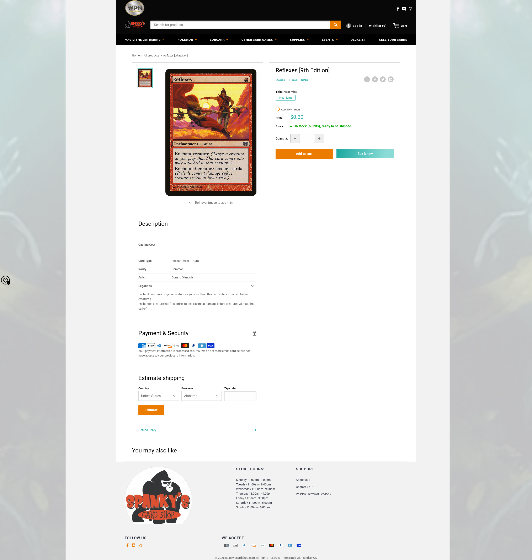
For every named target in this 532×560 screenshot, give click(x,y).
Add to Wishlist (291, 109)
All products (151, 55)
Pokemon (186, 39)
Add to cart (304, 154)
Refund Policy (147, 430)
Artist (142, 277)
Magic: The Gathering (292, 80)
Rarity (142, 269)
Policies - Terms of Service (312, 494)
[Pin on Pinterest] (375, 79)
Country (143, 388)
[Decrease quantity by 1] (295, 138)
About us (302, 480)
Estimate (151, 410)
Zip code (230, 388)
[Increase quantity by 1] (319, 138)
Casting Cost (146, 244)
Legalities (145, 286)
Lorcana (218, 39)
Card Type (145, 260)
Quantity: (282, 138)
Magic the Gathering (144, 39)
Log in (357, 25)
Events (329, 39)
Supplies (298, 39)
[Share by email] (391, 79)
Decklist (358, 39)
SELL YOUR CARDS (393, 39)
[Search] (335, 25)
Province (187, 388)
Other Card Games (258, 39)
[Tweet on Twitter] (383, 79)
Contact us (303, 487)
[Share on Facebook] (367, 79)
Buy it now (365, 154)
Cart (404, 25)
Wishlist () (378, 25)
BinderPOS (310, 557)
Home (136, 55)
